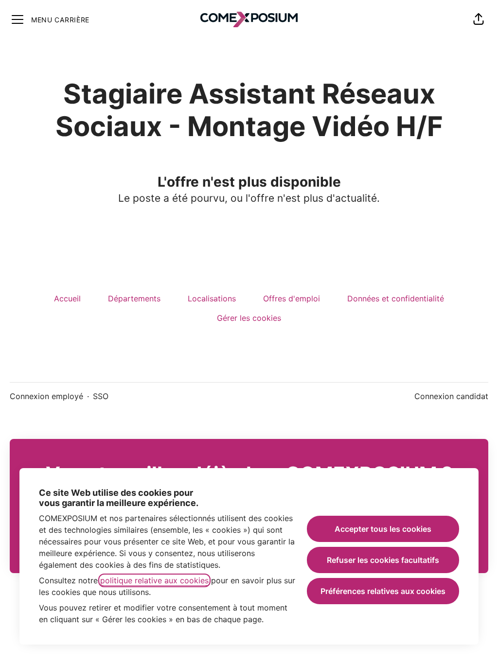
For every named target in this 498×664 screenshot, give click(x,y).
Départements (134, 298)
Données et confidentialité (395, 298)
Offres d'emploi (291, 298)
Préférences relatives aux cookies (382, 591)
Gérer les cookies (249, 318)
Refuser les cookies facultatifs (383, 560)
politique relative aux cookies (154, 580)
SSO (100, 396)
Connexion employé (46, 396)
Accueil (67, 298)
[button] (478, 19)
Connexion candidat (451, 396)
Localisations (212, 298)
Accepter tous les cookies (383, 529)
